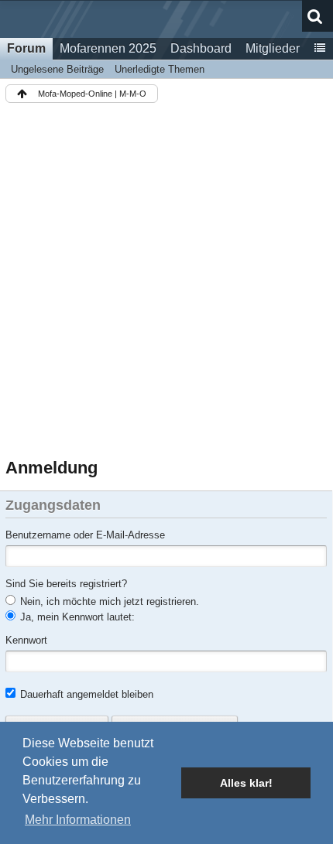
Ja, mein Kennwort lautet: (76, 617)
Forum (26, 48)
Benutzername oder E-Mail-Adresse (85, 535)
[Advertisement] (166, 283)
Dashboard (201, 48)
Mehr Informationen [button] (78, 819)
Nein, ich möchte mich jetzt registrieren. (108, 601)
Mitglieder (272, 48)
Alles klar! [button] (246, 783)
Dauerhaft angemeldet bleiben (85, 694)
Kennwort (26, 640)
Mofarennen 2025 (108, 48)
